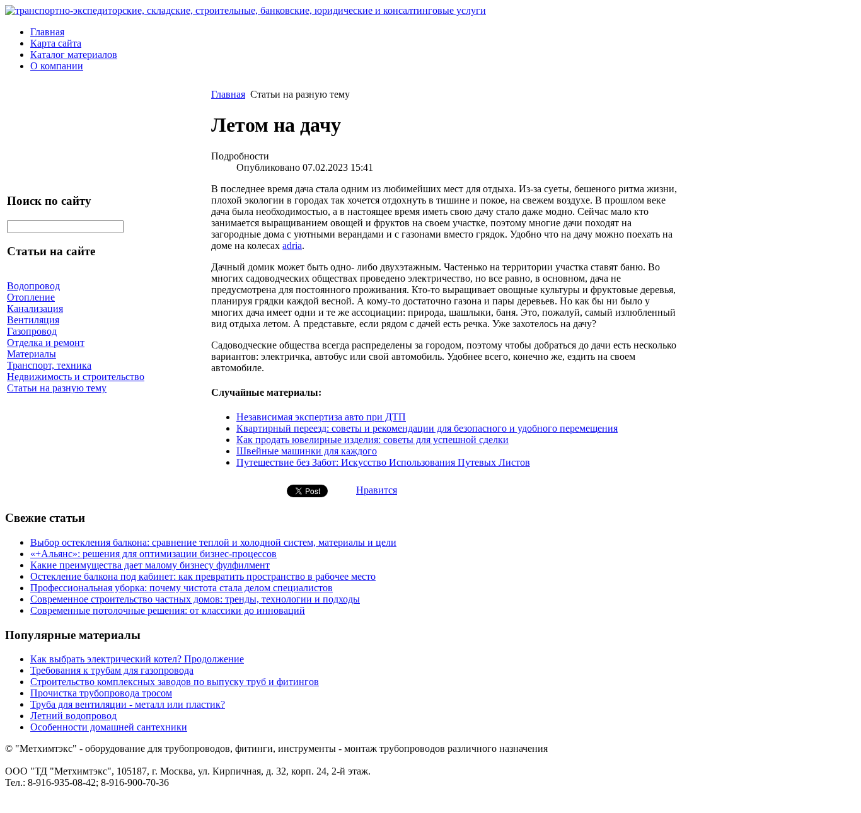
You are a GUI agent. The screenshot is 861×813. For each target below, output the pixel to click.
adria (292, 245)
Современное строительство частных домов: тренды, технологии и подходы (195, 599)
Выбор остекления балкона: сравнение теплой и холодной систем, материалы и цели (213, 542)
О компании (56, 66)
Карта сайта (55, 43)
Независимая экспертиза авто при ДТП (321, 417)
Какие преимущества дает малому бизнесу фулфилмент (150, 565)
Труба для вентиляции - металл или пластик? (127, 704)
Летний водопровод (73, 715)
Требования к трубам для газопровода (112, 670)
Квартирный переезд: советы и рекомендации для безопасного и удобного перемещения (427, 428)
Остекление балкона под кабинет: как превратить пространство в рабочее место (203, 576)
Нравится (376, 490)
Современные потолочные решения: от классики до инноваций (167, 610)
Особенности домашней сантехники (108, 727)
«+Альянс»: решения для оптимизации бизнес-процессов (153, 553)
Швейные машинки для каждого (306, 451)
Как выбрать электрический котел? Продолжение (137, 659)
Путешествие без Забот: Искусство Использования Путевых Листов (383, 462)
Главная (47, 31)
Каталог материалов (73, 54)
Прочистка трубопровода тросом (101, 693)
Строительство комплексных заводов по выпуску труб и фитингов (174, 681)
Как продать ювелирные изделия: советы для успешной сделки (372, 439)
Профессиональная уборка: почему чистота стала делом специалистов (181, 587)
